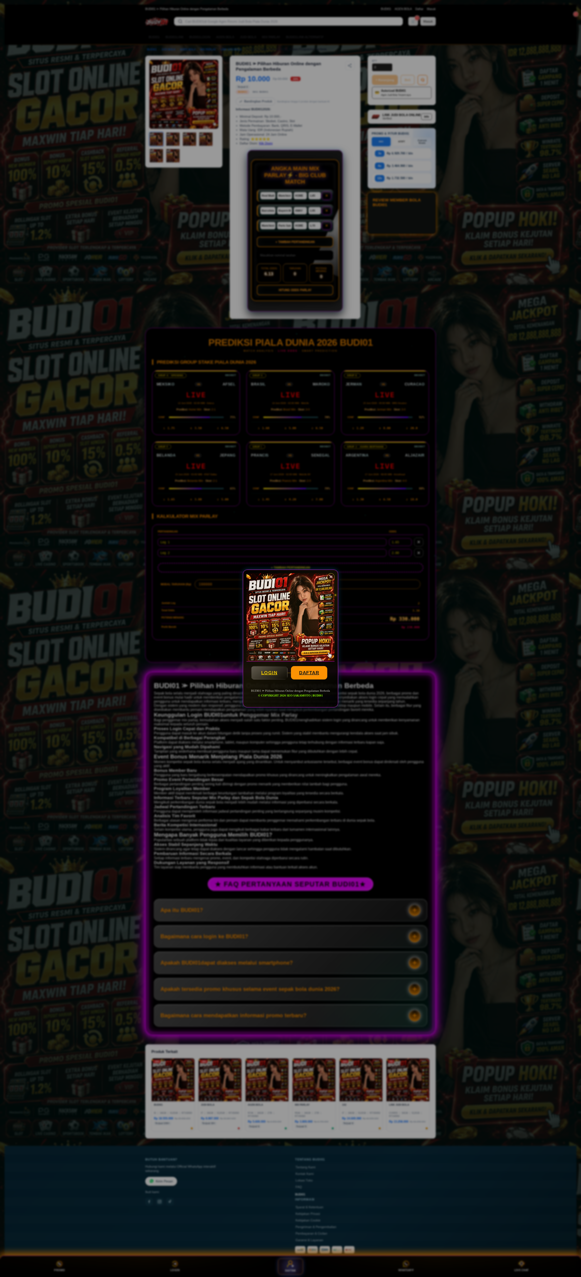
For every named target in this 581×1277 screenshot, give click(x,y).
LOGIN (269, 672)
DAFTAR (309, 672)
